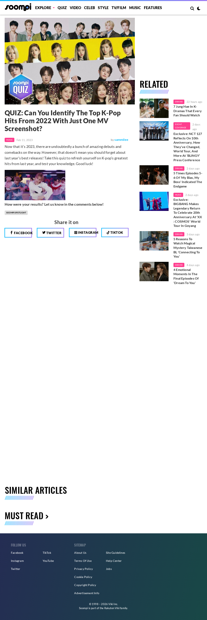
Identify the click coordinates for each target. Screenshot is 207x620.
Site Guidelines (115, 552)
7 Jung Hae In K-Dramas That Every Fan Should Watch (187, 110)
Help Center (114, 560)
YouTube (48, 560)
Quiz (62, 7)
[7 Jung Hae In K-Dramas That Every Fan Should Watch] (154, 108)
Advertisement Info (86, 593)
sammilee (121, 139)
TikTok (47, 552)
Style (103, 7)
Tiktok (116, 232)
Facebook (22, 233)
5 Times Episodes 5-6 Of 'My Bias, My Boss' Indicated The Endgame (187, 179)
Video (75, 7)
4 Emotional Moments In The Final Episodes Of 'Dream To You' (186, 276)
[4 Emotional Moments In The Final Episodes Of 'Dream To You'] (154, 271)
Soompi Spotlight (16, 212)
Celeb (89, 7)
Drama (179, 101)
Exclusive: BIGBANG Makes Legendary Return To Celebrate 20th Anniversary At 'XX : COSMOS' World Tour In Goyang (187, 213)
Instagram (86, 232)
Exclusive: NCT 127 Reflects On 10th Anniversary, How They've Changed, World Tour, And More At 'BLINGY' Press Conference (187, 147)
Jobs (109, 569)
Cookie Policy (83, 577)
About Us (80, 552)
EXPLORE (43, 7)
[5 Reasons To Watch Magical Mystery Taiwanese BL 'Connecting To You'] (154, 241)
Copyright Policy (85, 585)
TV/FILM (119, 7)
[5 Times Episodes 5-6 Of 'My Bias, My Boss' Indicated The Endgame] (154, 175)
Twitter (53, 233)
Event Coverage (180, 126)
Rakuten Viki (111, 608)
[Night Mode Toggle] (198, 9)
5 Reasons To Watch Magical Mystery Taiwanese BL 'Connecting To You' (187, 247)
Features (153, 7)
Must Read (24, 515)
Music (135, 7)
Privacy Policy (83, 569)
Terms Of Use (82, 560)
